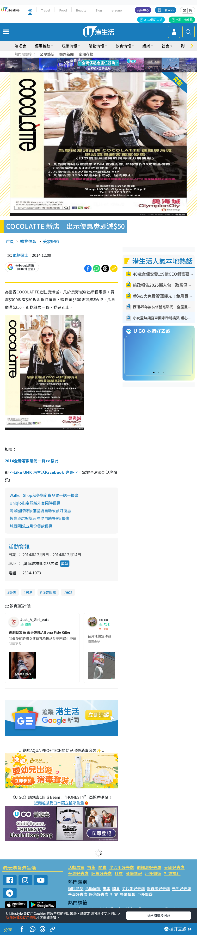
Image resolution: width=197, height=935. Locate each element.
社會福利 (172, 873)
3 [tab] (97, 59)
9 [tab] (97, 65)
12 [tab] (111, 65)
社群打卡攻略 (184, 20)
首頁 (10, 241)
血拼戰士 (20, 255)
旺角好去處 (101, 873)
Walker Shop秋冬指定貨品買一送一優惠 (44, 495)
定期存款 (86, 54)
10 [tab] (102, 65)
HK (30, 10)
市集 (91, 867)
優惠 (12, 592)
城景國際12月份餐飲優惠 (31, 526)
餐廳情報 (134, 873)
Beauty (81, 10)
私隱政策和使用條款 (21, 917)
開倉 (29, 592)
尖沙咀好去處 (121, 867)
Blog (99, 10)
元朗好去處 (174, 867)
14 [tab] (97, 70)
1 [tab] (87, 59)
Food (63, 10)
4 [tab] (102, 59)
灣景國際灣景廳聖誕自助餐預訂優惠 (40, 510)
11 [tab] (107, 65)
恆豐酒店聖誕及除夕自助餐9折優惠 (39, 518)
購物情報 (28, 241)
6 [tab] (111, 59)
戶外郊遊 (153, 873)
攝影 (69, 592)
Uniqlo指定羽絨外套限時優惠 (35, 503)
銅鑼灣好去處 (149, 867)
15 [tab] (102, 70)
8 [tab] (92, 65)
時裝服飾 (49, 592)
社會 (119, 873)
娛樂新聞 (66, 54)
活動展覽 (76, 867)
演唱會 (20, 46)
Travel (45, 10)
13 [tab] (92, 70)
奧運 (64, 563)
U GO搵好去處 (153, 20)
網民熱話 (75, 888)
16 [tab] (107, 70)
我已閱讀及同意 (158, 915)
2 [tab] (92, 59)
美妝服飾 (51, 241)
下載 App (168, 10)
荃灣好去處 (78, 873)
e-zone (116, 10)
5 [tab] (107, 59)
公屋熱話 (47, 54)
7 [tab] (87, 65)
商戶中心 (143, 10)
